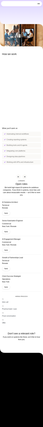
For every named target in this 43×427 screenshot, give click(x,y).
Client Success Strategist (11, 276)
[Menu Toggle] (38, 4)
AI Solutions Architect (10, 202)
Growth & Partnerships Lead (12, 257)
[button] (18, 176)
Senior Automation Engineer (12, 221)
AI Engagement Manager (11, 239)
